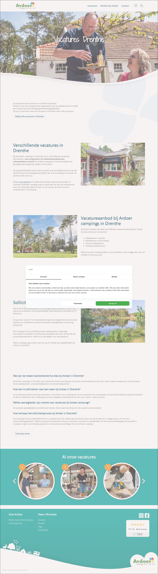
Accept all (113, 303)
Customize (78, 303)
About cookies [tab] (79, 277)
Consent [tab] (43, 277)
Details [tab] (114, 277)
